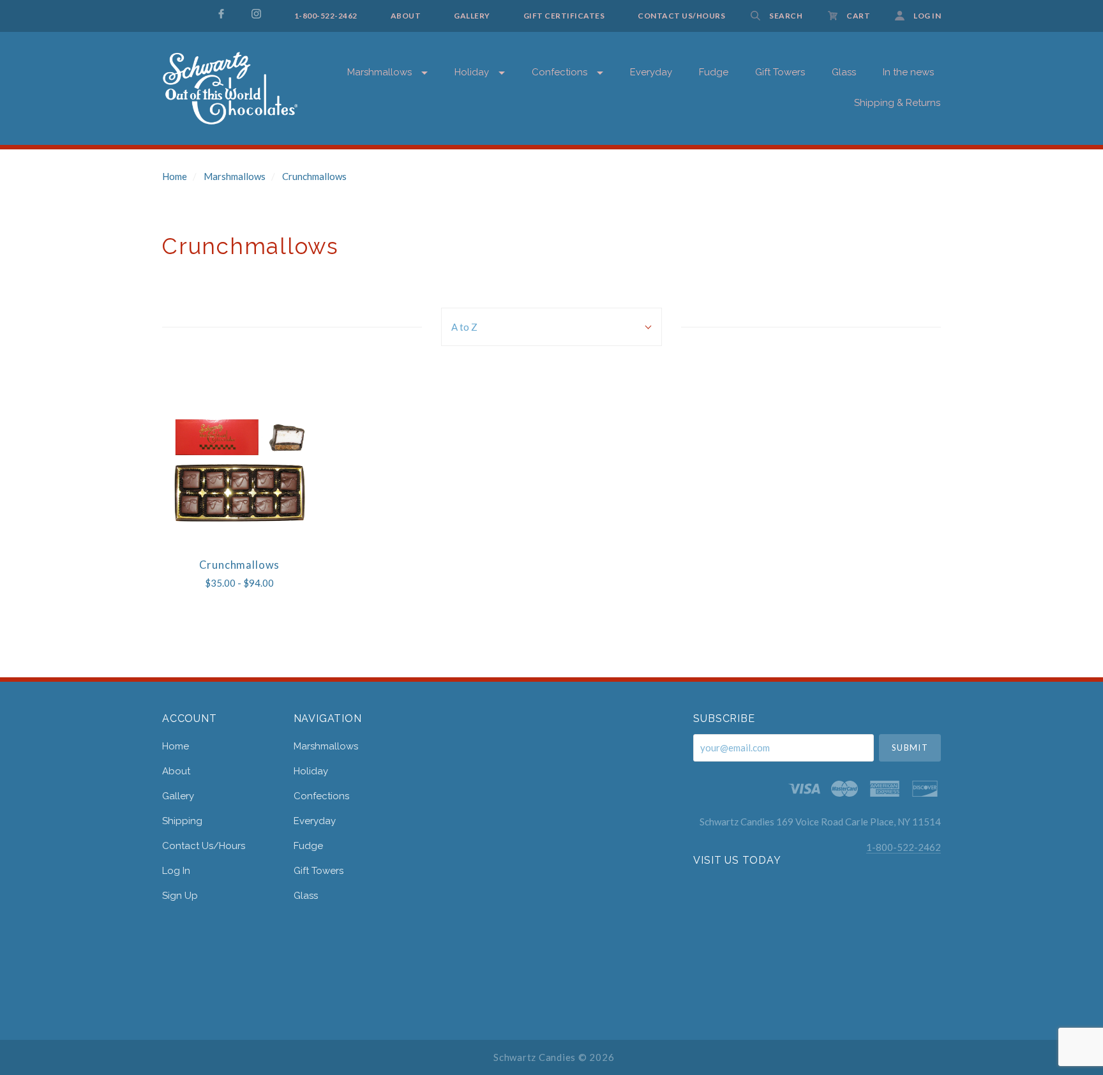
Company (789, 316)
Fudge (308, 846)
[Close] (1030, 90)
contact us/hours (203, 846)
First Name (790, 185)
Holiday (471, 72)
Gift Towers (318, 870)
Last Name (790, 229)
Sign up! (900, 407)
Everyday (651, 72)
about (176, 771)
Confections (559, 72)
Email (781, 142)
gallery (178, 796)
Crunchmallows (314, 176)
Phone (783, 272)
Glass (306, 895)
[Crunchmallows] (240, 471)
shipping (182, 821)
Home (174, 176)
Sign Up (180, 895)
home (175, 746)
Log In (176, 870)
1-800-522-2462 (903, 847)
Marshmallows (379, 72)
